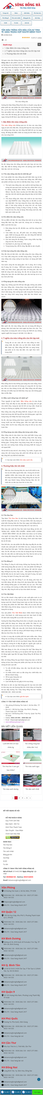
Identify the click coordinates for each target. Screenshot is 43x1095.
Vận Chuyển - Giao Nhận (14, 830)
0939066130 (11, 877)
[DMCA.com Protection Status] (13, 837)
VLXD (5, 861)
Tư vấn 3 (28, 1092)
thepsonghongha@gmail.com (20, 720)
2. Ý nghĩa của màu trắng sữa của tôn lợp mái (22, 51)
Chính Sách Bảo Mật (13, 834)
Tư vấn (5, 864)
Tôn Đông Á (7, 848)
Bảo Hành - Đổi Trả (12, 824)
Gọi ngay (37, 1092)
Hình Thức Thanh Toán (14, 827)
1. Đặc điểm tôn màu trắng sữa (17, 48)
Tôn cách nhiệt (8, 851)
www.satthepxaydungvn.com (15, 722)
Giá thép (6, 858)
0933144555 (28, 877)
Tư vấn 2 (17, 1092)
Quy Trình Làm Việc (13, 820)
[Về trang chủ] (21, 5)
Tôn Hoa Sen (7, 845)
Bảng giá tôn (7, 854)
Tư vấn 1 (7, 1092)
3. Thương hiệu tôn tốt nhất (15, 54)
